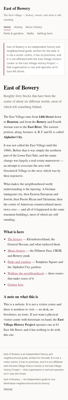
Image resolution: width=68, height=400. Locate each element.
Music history (34, 27)
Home (7, 27)
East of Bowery (17, 8)
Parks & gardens (14, 33)
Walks (30, 33)
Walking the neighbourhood (26, 273)
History (18, 27)
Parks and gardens (19, 262)
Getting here (44, 33)
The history (15, 239)
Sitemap (8, 389)
